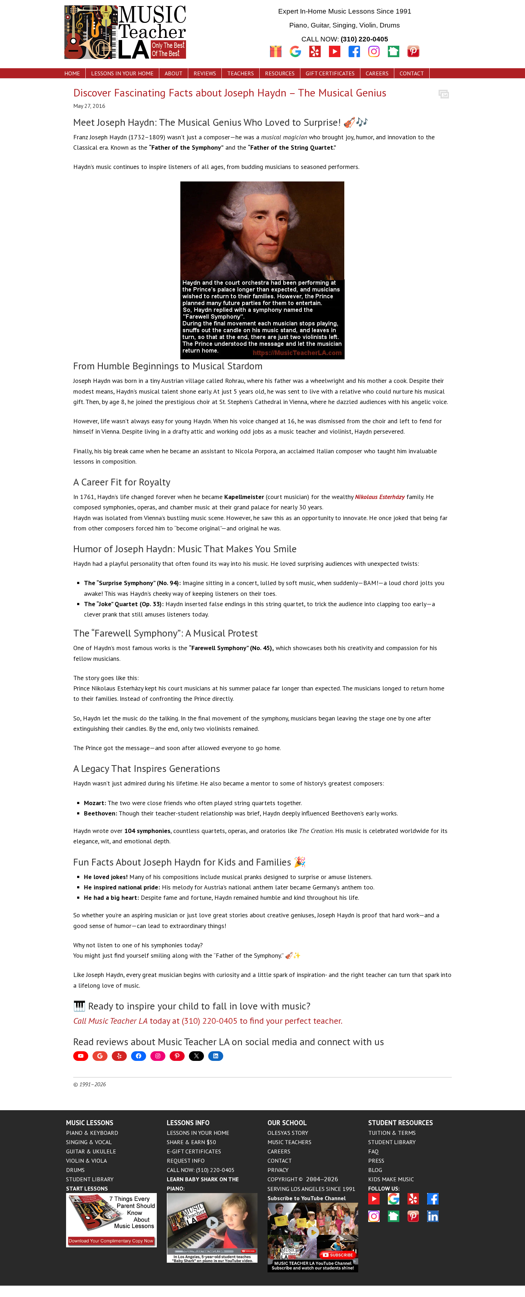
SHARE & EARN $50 (191, 1142)
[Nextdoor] (393, 58)
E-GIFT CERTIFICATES (194, 1151)
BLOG (375, 1169)
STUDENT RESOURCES (400, 1122)
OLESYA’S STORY (288, 1132)
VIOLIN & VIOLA (86, 1160)
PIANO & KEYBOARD (92, 1132)
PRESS (376, 1160)
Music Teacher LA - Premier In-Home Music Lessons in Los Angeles (153, 33)
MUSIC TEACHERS (289, 1142)
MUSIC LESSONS (89, 1122)
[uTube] (339, 58)
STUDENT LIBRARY (90, 1179)
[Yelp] (315, 58)
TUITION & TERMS (392, 1132)
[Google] (295, 58)
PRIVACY (278, 1169)
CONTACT (280, 1160)
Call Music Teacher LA (110, 1020)
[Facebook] (358, 58)
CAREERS (279, 1151)
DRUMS (75, 1169)
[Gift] (275, 58)
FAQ (373, 1151)
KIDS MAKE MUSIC (391, 1179)
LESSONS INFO (188, 1122)
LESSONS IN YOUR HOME (198, 1132)
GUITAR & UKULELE (91, 1151)
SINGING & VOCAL (89, 1142)
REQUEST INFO (186, 1160)
